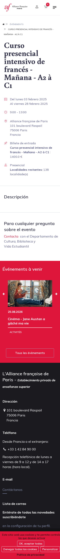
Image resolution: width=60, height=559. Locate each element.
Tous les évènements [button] (30, 353)
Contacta (11, 236)
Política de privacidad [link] (30, 554)
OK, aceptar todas (30, 543)
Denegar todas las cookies (20, 549)
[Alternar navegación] (54, 8)
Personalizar (50, 549)
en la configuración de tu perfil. (26, 526)
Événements (17, 24)
